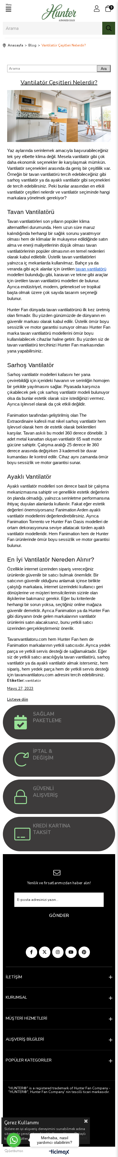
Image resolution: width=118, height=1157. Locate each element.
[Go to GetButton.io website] (14, 1151)
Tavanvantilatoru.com (27, 639)
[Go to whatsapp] (14, 1140)
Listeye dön (17, 699)
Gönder (59, 915)
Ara (104, 69)
